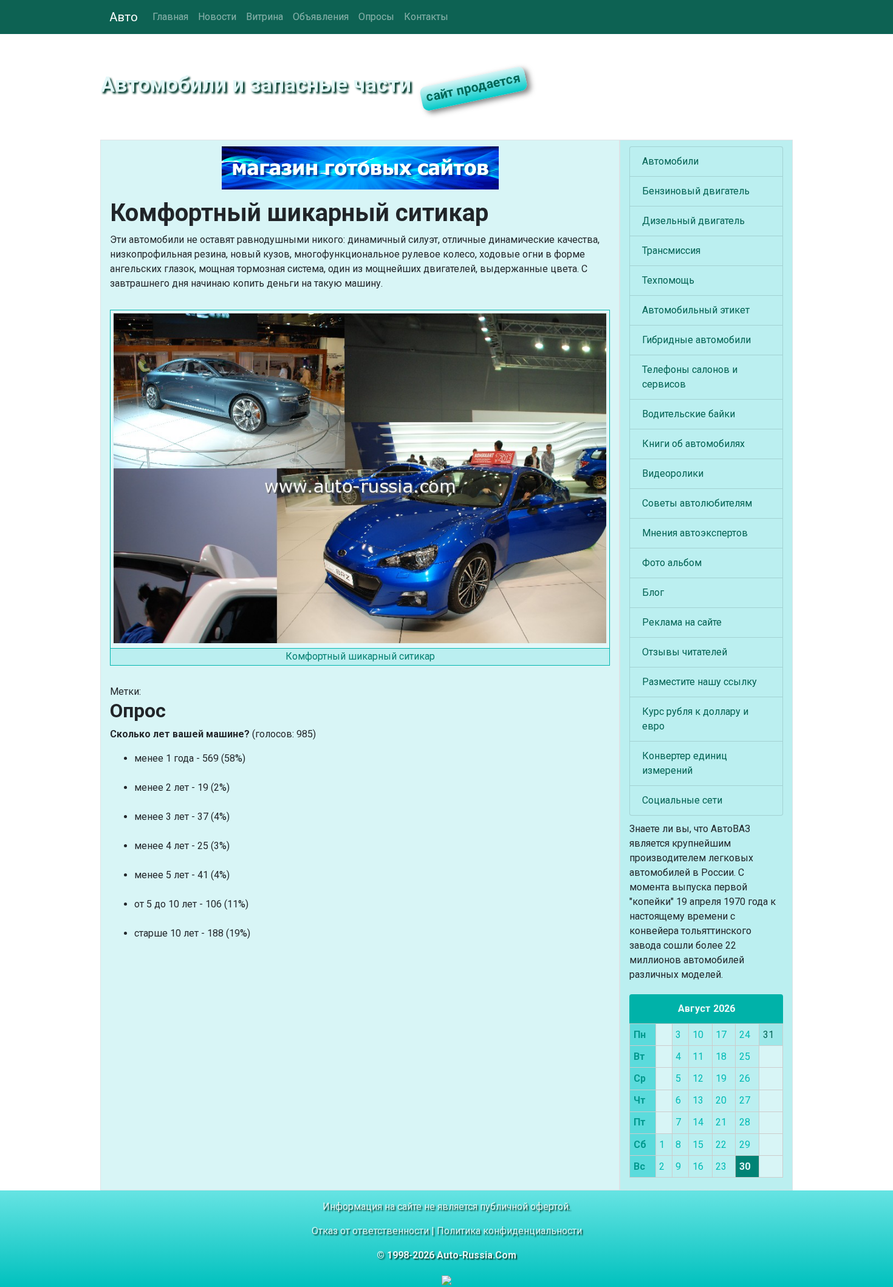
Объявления (321, 16)
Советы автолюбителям (697, 503)
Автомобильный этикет (696, 310)
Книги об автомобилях (693, 443)
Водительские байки (688, 414)
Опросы (376, 16)
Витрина (264, 16)
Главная (170, 16)
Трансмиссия (671, 250)
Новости (217, 16)
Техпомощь (668, 280)
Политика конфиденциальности (509, 1231)
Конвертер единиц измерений (684, 763)
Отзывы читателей (684, 652)
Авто (123, 17)
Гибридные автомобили (696, 340)
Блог (653, 592)
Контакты (426, 16)
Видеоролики (672, 473)
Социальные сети (682, 800)
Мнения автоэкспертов (695, 533)
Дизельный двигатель (693, 221)
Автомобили (670, 161)
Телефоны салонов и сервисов (689, 377)
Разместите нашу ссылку (699, 682)
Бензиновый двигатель (696, 191)
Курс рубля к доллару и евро (695, 719)
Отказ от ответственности (370, 1231)
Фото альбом (672, 562)
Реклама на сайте (682, 622)
